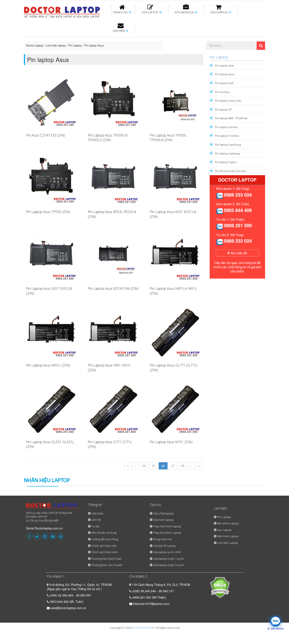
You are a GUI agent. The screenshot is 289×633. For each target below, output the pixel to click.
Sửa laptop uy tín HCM (167, 552)
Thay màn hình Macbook (177, 40)
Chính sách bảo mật (103, 546)
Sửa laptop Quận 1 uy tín (168, 559)
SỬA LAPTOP (150, 12)
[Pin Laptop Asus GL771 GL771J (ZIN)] (175, 331)
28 (182, 466)
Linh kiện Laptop (227, 543)
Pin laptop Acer (224, 65)
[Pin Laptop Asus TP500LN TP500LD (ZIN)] (113, 102)
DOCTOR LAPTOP (143, 628)
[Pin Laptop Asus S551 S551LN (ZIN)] (51, 255)
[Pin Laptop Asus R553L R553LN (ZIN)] (113, 178)
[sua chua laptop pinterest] (60, 536)
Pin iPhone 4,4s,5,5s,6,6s (230, 171)
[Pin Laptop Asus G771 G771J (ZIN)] (113, 408)
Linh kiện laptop (55, 45)
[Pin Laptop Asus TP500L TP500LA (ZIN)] (175, 102)
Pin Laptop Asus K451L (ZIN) (48, 365)
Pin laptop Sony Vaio (228, 101)
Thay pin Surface (127, 38)
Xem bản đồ (238, 253)
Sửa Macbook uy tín (96, 38)
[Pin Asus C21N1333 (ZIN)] (51, 102)
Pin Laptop (119, 51)
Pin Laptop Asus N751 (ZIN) (171, 442)
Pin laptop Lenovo (226, 127)
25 (153, 466)
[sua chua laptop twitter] (37, 536)
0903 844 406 (238, 210)
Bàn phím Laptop (228, 523)
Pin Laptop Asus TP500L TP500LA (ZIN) (168, 137)
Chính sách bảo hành (104, 552)
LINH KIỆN (119, 31)
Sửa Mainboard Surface (254, 40)
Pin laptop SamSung (228, 144)
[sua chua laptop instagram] (45, 536)
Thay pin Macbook (137, 38)
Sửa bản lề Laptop (164, 546)
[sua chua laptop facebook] (29, 536)
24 (143, 466)
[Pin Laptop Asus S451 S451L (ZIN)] (113, 331)
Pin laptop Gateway (227, 153)
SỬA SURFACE (219, 12)
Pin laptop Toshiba (227, 136)
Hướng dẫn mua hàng (104, 539)
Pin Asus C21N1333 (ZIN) (45, 135)
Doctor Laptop (34, 45)
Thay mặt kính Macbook (179, 53)
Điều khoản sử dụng (103, 533)
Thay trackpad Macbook (222, 53)
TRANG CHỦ (120, 12)
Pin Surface (222, 92)
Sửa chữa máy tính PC (142, 53)
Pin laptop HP (223, 109)
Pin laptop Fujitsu (226, 162)
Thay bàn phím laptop (98, 40)
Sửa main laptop (163, 520)
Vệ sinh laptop (95, 53)
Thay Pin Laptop (185, 38)
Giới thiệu (97, 513)
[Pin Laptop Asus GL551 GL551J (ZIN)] (51, 408)
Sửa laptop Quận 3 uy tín (168, 565)
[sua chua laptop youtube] (53, 536)
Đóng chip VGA (162, 539)
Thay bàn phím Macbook (219, 40)
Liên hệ (96, 520)
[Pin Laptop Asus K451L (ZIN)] (51, 331)
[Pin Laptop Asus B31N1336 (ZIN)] (113, 255)
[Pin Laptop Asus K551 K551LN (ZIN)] (175, 178)
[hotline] (219, 195)
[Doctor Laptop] (51, 507)
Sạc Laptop (224, 530)
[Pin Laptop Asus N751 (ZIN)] (175, 408)
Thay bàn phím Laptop (167, 533)
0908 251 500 (238, 225)
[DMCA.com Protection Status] (220, 587)
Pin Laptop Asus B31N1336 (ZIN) (113, 288)
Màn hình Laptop (228, 536)
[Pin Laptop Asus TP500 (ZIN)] (51, 178)
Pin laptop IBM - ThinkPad (231, 118)
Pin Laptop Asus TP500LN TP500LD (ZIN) (108, 137)
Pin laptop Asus (94, 45)
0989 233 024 (238, 194)
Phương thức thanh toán (106, 559)
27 (173, 466)
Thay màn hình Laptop (141, 40)
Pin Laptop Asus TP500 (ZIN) (48, 211)
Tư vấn (95, 526)
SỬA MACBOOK (184, 12)
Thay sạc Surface (212, 38)
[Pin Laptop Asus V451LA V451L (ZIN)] (175, 255)
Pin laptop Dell (224, 83)
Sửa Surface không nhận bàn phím (172, 40)
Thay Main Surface (252, 53)
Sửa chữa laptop (163, 513)
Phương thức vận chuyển (106, 565)
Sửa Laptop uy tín (59, 38)
